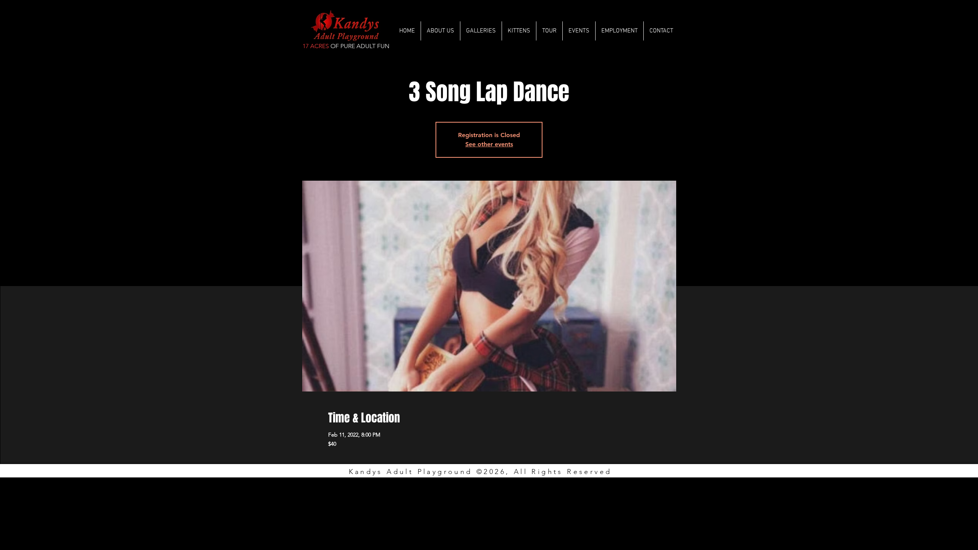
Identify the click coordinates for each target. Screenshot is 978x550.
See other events (489, 144)
